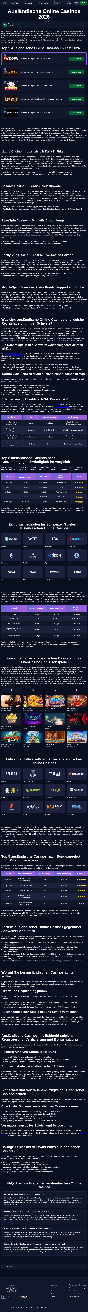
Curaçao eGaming (62, 407)
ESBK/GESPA (17, 356)
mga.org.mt (8, 1221)
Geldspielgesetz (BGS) (13, 354)
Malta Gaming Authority (50, 405)
